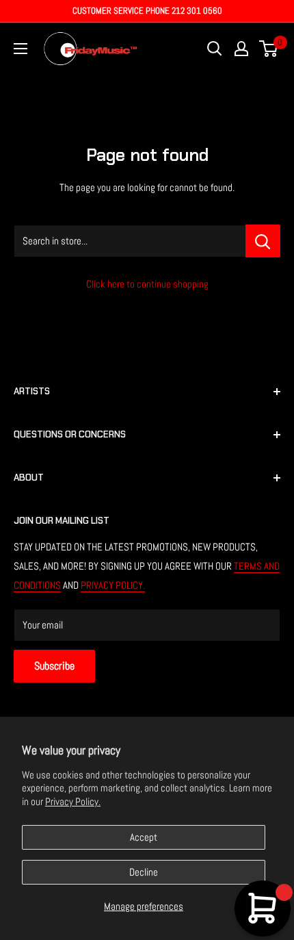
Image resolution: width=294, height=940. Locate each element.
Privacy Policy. (73, 801)
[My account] (241, 48)
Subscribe (54, 666)
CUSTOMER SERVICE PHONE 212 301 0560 (147, 10)
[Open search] (214, 48)
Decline (143, 871)
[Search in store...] (262, 241)
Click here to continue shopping (147, 283)
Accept (143, 836)
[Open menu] (20, 48)
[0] (269, 48)
